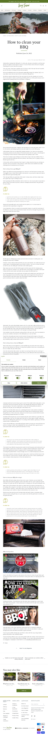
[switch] (18, 378)
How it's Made (24, 710)
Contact (5, 704)
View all (24, 690)
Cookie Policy (15, 717)
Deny (9, 382)
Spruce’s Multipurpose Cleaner (14, 258)
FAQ (4, 711)
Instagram (7, 639)
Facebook (13, 639)
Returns (5, 709)
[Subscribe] (43, 704)
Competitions (15, 713)
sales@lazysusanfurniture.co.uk (33, 639)
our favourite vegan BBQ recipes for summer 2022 (29, 72)
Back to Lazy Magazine (26, 648)
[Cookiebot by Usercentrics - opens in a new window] (41, 356)
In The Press (24, 712)
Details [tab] (24, 359)
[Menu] (2, 5)
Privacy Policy (15, 715)
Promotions (15, 711)
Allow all (39, 382)
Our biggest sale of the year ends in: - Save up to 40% (24, 1)
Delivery (5, 706)
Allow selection (24, 382)
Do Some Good (14, 638)
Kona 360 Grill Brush (9, 327)
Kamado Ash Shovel (30, 404)
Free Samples (6, 713)
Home (4, 35)
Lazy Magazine (10, 35)
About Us (23, 703)
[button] (41, 5)
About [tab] (39, 359)
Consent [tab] (8, 359)
